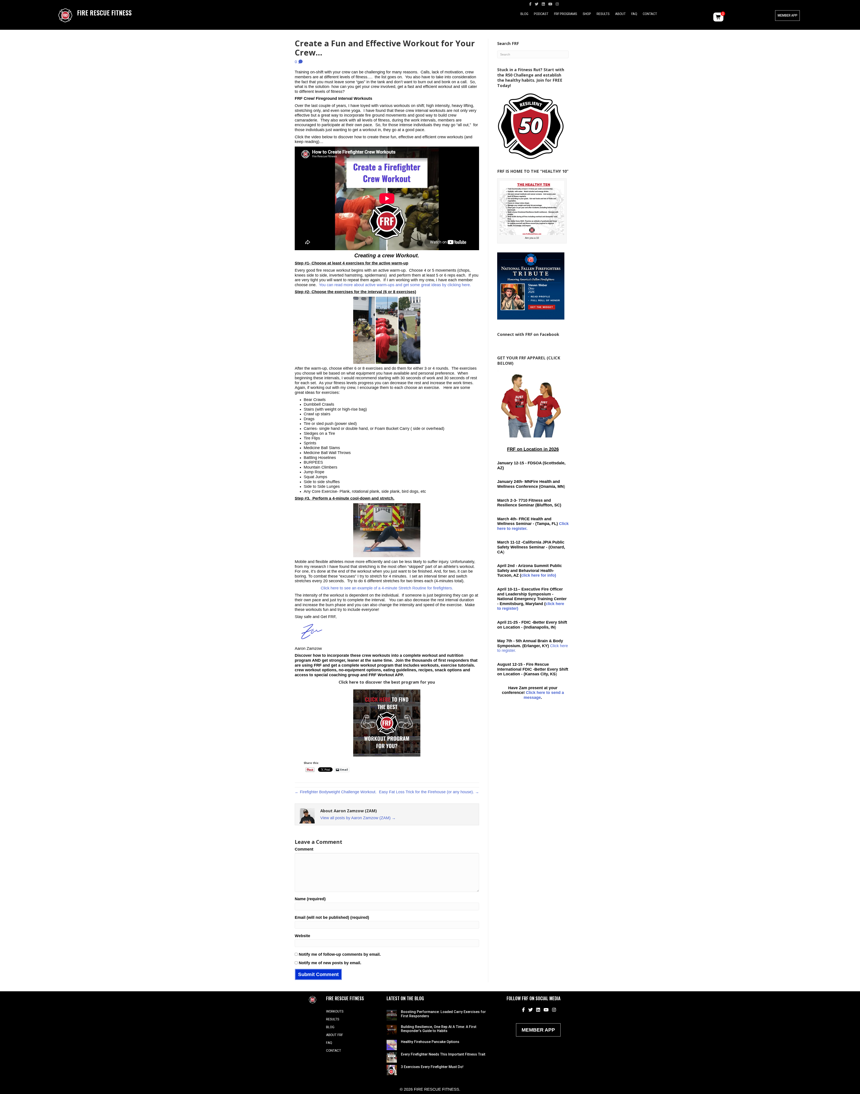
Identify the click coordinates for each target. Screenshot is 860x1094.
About (620, 14)
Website (302, 936)
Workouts (335, 1011)
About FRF (334, 1035)
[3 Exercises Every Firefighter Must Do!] (392, 1069)
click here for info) (538, 575)
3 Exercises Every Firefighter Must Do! (432, 1067)
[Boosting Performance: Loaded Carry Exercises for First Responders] (392, 1015)
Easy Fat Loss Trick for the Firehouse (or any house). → (429, 792)
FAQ (634, 14)
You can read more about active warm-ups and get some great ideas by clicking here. (394, 285)
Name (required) (310, 899)
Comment (304, 849)
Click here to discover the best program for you (387, 682)
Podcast (541, 14)
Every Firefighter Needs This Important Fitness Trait (443, 1054)
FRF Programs (565, 14)
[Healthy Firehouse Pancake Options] (392, 1045)
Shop (587, 14)
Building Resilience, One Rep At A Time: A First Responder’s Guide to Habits (438, 1029)
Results (603, 14)
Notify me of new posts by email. (330, 963)
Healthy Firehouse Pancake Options (430, 1042)
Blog (524, 14)
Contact (650, 14)
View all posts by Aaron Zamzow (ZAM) (358, 818)
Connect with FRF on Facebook (528, 334)
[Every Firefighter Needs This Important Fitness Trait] (392, 1057)
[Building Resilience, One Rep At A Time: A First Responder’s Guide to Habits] (392, 1030)
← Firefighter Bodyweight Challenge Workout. (335, 792)
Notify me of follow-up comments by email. (340, 954)
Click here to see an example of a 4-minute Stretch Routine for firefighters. (387, 588)
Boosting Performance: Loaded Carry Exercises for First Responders (443, 1014)
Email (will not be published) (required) (332, 917)
